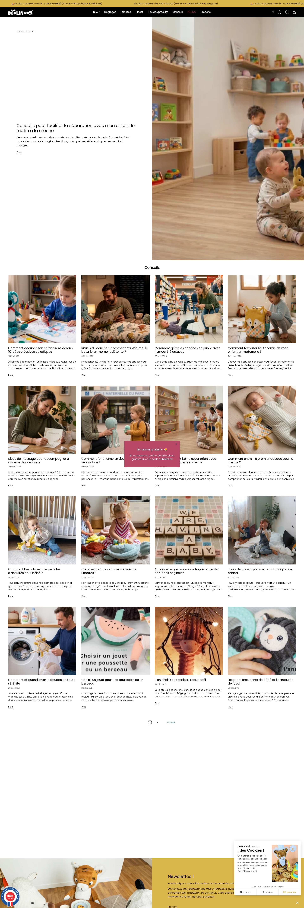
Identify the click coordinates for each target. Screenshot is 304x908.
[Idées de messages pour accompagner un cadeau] (262, 530)
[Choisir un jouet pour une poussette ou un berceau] (115, 641)
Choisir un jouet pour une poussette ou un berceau (112, 681)
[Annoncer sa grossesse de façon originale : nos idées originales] (189, 530)
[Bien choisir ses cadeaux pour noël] (189, 641)
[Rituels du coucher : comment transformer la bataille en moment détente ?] (115, 309)
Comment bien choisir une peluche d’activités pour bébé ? (34, 571)
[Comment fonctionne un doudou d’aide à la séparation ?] (115, 420)
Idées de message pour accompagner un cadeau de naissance (39, 460)
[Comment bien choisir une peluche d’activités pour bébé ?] (42, 530)
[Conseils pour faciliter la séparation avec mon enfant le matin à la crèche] (189, 420)
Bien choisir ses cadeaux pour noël (180, 680)
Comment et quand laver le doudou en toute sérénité (41, 681)
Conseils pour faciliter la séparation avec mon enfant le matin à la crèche (75, 128)
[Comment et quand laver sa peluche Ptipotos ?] (115, 530)
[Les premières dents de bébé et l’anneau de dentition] (262, 641)
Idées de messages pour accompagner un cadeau (260, 571)
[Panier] (294, 12)
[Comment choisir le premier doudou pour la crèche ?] (262, 420)
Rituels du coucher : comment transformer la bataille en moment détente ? (114, 350)
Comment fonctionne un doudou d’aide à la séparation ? (114, 460)
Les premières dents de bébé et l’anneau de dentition (260, 681)
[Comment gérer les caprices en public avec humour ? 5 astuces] (189, 309)
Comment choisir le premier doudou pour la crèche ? (260, 460)
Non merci (245, 892)
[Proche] (176, 444)
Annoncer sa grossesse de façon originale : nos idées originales (187, 571)
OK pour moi (290, 892)
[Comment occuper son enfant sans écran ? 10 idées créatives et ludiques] (42, 309)
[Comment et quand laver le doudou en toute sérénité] (42, 641)
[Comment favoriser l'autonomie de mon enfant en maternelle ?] (262, 309)
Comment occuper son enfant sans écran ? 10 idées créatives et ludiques (40, 350)
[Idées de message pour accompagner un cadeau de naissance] (42, 420)
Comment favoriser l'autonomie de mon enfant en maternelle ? (258, 350)
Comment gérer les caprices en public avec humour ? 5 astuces (187, 350)
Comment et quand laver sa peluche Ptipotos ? (108, 571)
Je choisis (267, 892)
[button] (297, 902)
